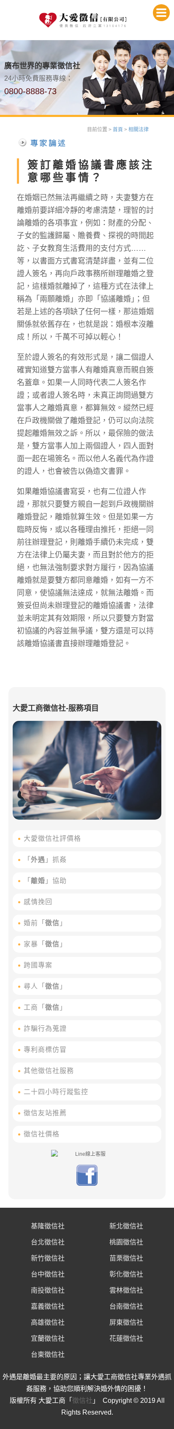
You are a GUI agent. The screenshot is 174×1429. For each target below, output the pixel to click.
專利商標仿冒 (45, 1049)
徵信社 (82, 1400)
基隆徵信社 (48, 1226)
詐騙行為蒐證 (45, 1028)
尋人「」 (45, 986)
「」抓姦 (45, 859)
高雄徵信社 (48, 1322)
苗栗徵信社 (126, 1258)
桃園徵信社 (126, 1242)
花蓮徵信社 (126, 1338)
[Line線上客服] (87, 1154)
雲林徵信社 (126, 1290)
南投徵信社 (48, 1290)
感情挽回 (38, 901)
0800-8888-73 (30, 91)
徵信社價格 (42, 1134)
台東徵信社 (48, 1354)
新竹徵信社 (48, 1258)
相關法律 (138, 130)
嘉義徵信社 (48, 1306)
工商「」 (45, 1007)
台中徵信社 (48, 1274)
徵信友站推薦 (45, 1113)
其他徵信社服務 (49, 1070)
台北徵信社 (48, 1242)
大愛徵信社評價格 (52, 838)
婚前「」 (45, 922)
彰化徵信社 (126, 1274)
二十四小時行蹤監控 (56, 1091)
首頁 (118, 130)
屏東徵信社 (126, 1322)
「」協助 (45, 880)
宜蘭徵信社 (48, 1338)
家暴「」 (45, 944)
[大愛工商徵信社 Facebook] (87, 1184)
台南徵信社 (126, 1306)
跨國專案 (38, 965)
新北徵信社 (126, 1226)
